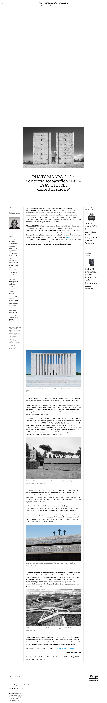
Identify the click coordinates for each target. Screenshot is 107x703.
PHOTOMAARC (13, 348)
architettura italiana (14, 330)
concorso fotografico (14, 334)
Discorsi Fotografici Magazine (53, 3)
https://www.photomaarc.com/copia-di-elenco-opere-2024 (55, 510)
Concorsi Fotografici (14, 210)
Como (17, 333)
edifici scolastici (13, 336)
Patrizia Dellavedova (14, 213)
